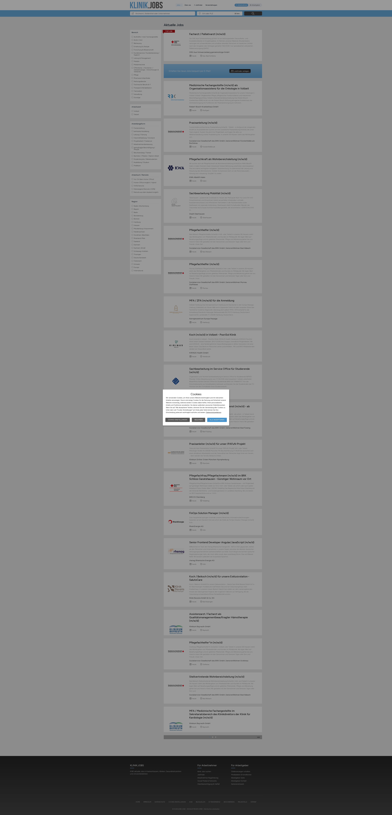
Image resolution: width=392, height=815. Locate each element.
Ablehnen (198, 420)
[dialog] (196, 408)
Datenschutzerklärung (213, 412)
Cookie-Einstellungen (177, 420)
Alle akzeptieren (217, 420)
